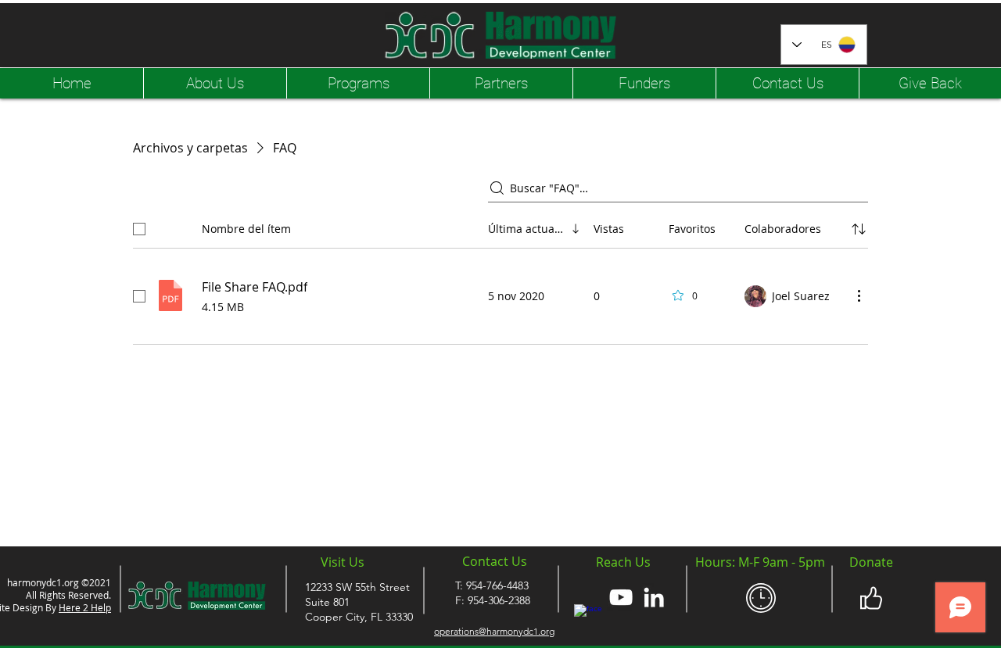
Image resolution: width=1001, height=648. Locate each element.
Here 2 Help (85, 607)
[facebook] (588, 618)
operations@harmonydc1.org (494, 631)
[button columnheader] (858, 229)
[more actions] (858, 295)
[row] (500, 226)
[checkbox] (139, 229)
